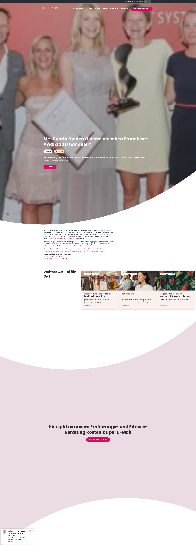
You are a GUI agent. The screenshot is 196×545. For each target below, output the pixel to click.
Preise (97, 8)
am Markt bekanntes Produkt (81, 246)
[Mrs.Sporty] (51, 9)
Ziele (105, 8)
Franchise (128, 1)
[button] (50, 167)
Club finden (78, 8)
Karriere (147, 1)
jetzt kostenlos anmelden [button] (98, 439)
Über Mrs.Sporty (138, 1)
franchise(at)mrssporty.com (58, 258)
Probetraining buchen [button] (141, 8)
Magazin (125, 8)
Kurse (89, 8)
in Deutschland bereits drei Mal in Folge (64, 238)
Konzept (114, 8)
